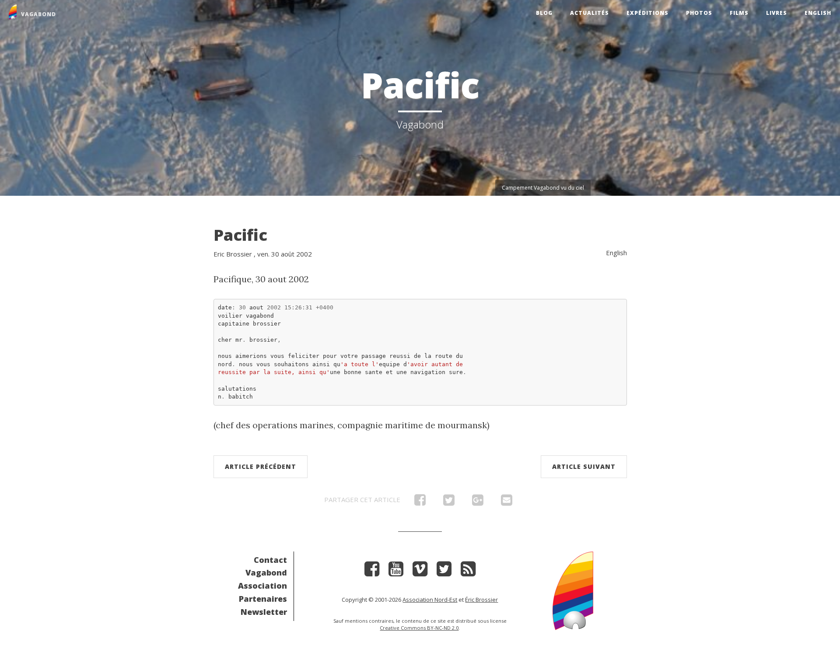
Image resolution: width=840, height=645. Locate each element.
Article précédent (260, 466)
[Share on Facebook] (420, 502)
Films (739, 13)
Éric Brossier (481, 599)
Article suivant (584, 466)
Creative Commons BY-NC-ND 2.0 (419, 627)
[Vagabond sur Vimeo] (420, 571)
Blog (544, 13)
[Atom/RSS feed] (468, 571)
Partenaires (263, 598)
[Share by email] (506, 502)
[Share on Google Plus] (478, 502)
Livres (776, 13)
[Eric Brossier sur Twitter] (444, 571)
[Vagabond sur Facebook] (372, 571)
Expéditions (647, 13)
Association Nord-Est (429, 599)
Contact (270, 560)
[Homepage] (573, 590)
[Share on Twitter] (449, 502)
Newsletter (264, 612)
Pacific (240, 235)
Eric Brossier (233, 254)
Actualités (589, 13)
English (818, 13)
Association (262, 585)
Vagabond (266, 572)
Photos (699, 13)
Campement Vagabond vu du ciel (543, 187)
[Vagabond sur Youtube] (396, 571)
